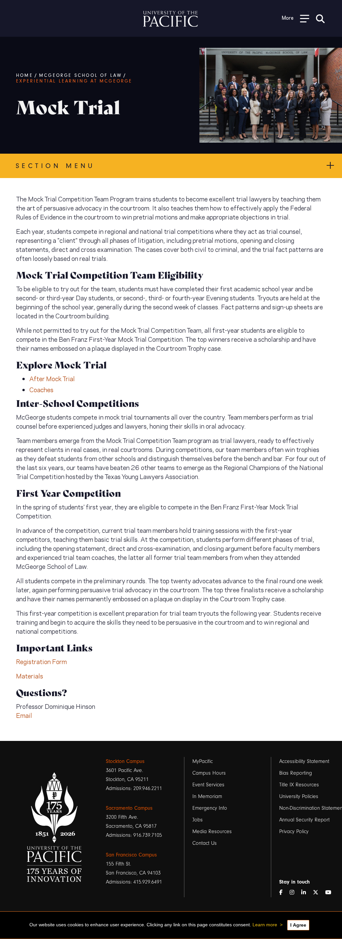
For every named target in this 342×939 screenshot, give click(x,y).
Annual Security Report (304, 820)
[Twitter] (318, 892)
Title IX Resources (299, 785)
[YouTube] (331, 892)
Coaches (41, 389)
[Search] (320, 18)
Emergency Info (209, 808)
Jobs (197, 820)
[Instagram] (295, 892)
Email (24, 715)
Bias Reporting (295, 773)
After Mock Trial (52, 378)
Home (24, 75)
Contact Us (204, 843)
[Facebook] (283, 892)
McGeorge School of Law (80, 75)
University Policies (298, 796)
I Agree (298, 925)
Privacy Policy (294, 831)
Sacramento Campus (129, 808)
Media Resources (212, 831)
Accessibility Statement (304, 761)
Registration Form (41, 661)
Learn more (264, 924)
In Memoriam (207, 796)
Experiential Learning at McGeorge (74, 81)
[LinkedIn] (306, 892)
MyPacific (202, 761)
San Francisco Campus (131, 855)
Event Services (208, 785)
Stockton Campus (125, 761)
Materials (29, 675)
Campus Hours (209, 773)
